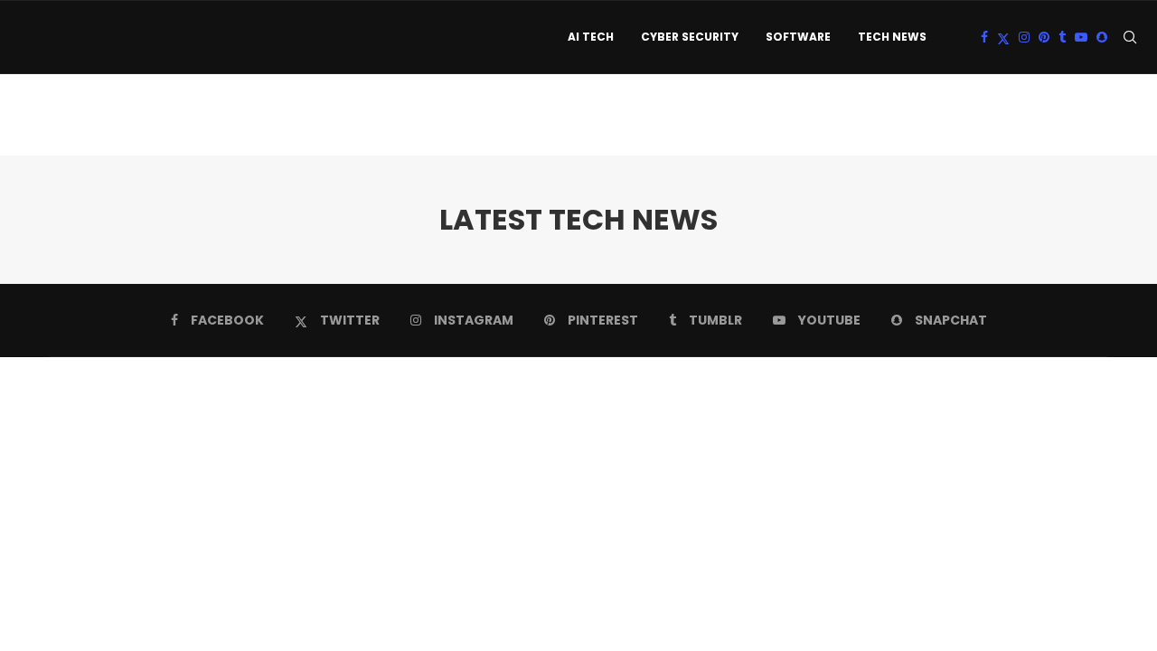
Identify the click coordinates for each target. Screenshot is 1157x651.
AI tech (591, 36)
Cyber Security (689, 36)
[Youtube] (1081, 37)
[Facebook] (984, 37)
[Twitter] (1003, 37)
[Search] (1130, 37)
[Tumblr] (1062, 37)
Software (798, 36)
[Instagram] (1024, 37)
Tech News (892, 36)
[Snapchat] (1101, 37)
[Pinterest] (1044, 37)
